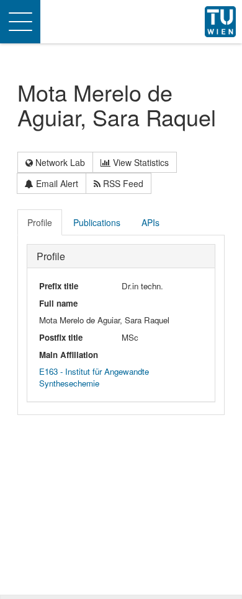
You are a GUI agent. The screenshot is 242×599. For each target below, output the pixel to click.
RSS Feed (122, 183)
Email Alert (56, 183)
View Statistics (139, 162)
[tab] (40, 222)
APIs (150, 222)
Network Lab (59, 162)
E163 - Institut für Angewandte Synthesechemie (94, 377)
